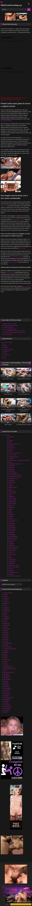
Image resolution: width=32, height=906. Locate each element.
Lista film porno (12, 498)
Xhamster (11, 574)
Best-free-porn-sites (9, 672)
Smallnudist (7, 710)
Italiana (10, 485)
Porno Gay (11, 521)
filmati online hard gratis (16, 256)
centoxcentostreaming (18, 219)
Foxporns (6, 616)
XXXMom (6, 632)
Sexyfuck (6, 636)
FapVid (6, 630)
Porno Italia (11, 525)
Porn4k (6, 596)
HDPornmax (7, 690)
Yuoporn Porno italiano (14, 576)
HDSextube (7, 686)
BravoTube (7, 625)
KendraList (6, 609)
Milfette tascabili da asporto (11, 325)
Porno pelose (12, 529)
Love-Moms (7, 704)
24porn (5, 657)
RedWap (6, 656)
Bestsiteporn (7, 699)
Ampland (10, 440)
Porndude (6, 701)
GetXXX (6, 650)
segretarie (6, 351)
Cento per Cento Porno (14, 453)
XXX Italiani (7, 435)
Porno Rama (11, 530)
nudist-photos (7, 708)
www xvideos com (13, 572)
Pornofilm (11, 532)
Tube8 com (11, 563)
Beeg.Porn (6, 603)
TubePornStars (8, 647)
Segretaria (11, 545)
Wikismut (6, 652)
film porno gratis (9, 272)
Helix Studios (12, 482)
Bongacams (11, 447)
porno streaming (26, 286)
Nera (5, 358)
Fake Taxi (11, 467)
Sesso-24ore (11, 550)
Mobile (10, 509)
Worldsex (10, 570)
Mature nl (10, 505)
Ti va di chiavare (8, 342)
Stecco (5, 345)
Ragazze (10, 541)
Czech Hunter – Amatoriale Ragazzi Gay (19, 460)
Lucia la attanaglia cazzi (10, 329)
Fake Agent (11, 465)
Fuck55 (6, 641)
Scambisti (11, 543)
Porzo (5, 621)
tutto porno (24, 137)
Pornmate (6, 685)
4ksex (5, 654)
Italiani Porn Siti (12, 487)
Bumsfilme (6, 623)
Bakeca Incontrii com (13, 444)
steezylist (6, 695)
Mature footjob (12, 503)
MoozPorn (6, 674)
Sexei (5, 612)
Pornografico (11, 534)
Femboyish (11, 469)
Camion (6, 347)
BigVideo (6, 683)
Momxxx (10, 512)
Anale (10, 442)
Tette (9, 556)
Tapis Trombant (8, 334)
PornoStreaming (8, 666)
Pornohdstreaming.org (9, 668)
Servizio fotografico (13, 547)
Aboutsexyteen (8, 706)
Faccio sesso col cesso (10, 323)
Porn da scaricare (13, 520)
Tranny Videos (12, 559)
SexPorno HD (12, 554)
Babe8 (5, 614)
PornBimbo (7, 629)
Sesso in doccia (12, 549)
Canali (10, 451)
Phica (5, 605)
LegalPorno (11, 496)
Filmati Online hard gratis (15, 476)
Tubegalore (7, 618)
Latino (10, 494)
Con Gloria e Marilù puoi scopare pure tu (14, 332)
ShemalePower (8, 643)
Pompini (10, 518)
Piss (5, 356)
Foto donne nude (12, 478)
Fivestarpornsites (8, 697)
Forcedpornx (7, 694)
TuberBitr (6, 645)
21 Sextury (11, 436)
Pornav (6, 627)
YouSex (6, 600)
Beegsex (6, 681)
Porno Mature (12, 527)
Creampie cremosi (13, 456)
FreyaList (6, 607)
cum (5, 344)
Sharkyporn (7, 677)
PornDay (6, 634)
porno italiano (22, 248)
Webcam (10, 568)
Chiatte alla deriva (8, 327)
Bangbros (11, 446)
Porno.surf (6, 598)
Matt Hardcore (12, 502)
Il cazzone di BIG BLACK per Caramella (14, 330)
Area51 (6, 594)
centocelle (6, 354)
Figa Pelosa (11, 471)
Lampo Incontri (12, 493)
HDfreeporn (7, 610)
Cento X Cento (12, 455)
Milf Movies (11, 507)
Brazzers (10, 449)
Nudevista (11, 514)
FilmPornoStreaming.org (11, 5)
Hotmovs (6, 638)
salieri (5, 353)
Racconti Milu (12, 539)
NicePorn (6, 601)
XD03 (5, 670)
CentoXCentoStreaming (10, 648)
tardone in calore (8, 349)
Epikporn (6, 703)
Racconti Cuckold (13, 538)
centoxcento (4, 205)
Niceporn (6, 665)
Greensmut (7, 659)
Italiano (10, 489)
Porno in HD (11, 523)
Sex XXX (10, 552)
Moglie (10, 511)
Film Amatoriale (12, 473)
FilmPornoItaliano (8, 592)
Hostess (10, 483)
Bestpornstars (7, 688)
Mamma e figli (12, 500)
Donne (10, 462)
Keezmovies (11, 491)
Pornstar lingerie (12, 536)
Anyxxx (6, 661)
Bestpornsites (7, 679)
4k (9, 438)
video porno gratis (13, 262)
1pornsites (6, 675)
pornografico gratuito (6, 120)
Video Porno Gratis (13, 565)
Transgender (11, 561)
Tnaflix (10, 558)
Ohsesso (10, 516)
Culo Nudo (11, 458)
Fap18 (5, 663)
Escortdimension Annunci (15, 464)
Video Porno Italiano (13, 567)
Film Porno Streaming (14, 474)
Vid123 (6, 639)
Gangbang (11, 480)
